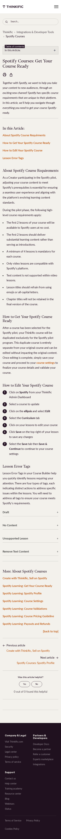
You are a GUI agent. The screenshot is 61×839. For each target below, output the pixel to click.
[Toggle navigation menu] (56, 6)
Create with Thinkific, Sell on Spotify (25, 578)
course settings (45, 362)
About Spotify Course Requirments (24, 135)
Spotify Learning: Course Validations (25, 608)
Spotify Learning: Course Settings (23, 601)
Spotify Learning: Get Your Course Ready (27, 586)
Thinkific (8, 32)
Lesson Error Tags (13, 158)
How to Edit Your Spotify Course (22, 150)
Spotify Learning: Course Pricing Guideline (28, 616)
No (36, 684)
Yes (24, 684)
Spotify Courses (15, 36)
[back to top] (50, 631)
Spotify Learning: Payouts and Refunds (26, 624)
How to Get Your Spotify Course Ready (26, 143)
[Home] (13, 6)
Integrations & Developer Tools (35, 32)
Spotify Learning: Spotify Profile (22, 593)
